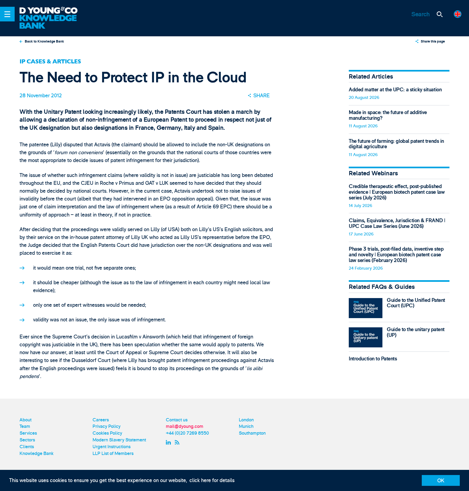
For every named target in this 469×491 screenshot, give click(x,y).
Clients (27, 447)
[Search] (439, 14)
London (246, 420)
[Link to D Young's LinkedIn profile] (168, 442)
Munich (246, 426)
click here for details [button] (211, 480)
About (25, 420)
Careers (101, 420)
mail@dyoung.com (184, 426)
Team (25, 426)
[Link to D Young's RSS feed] (178, 442)
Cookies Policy (107, 433)
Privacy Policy (107, 426)
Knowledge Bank (36, 453)
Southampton (252, 433)
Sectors (27, 440)
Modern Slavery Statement (119, 440)
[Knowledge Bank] (53, 22)
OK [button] (440, 480)
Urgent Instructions (112, 447)
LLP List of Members (113, 453)
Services (28, 433)
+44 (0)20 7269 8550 (187, 433)
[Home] (53, 11)
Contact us (177, 420)
